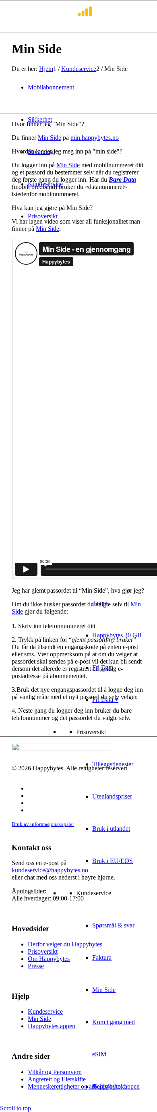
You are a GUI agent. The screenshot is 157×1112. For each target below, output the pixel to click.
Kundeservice (45, 1011)
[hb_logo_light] (52, 16)
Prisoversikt (43, 951)
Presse (36, 966)
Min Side (49, 137)
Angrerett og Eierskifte (57, 1079)
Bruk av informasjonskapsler (43, 824)
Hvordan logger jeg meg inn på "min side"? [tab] (67, 151)
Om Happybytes (49, 958)
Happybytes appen (51, 1026)
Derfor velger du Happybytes (65, 944)
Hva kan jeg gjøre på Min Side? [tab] (52, 207)
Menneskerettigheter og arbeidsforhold (77, 1086)
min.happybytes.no (94, 137)
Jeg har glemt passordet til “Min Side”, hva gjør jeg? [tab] (78, 590)
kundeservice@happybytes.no (50, 870)
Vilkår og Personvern (55, 1071)
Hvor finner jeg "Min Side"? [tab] (48, 123)
